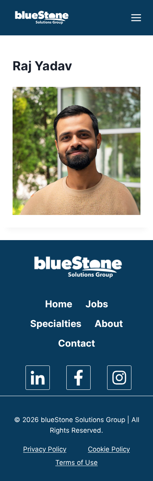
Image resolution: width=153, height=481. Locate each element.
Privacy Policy (44, 449)
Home (58, 304)
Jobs (97, 304)
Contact (76, 343)
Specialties (55, 323)
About (109, 323)
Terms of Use (76, 462)
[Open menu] (135, 17)
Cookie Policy (109, 449)
